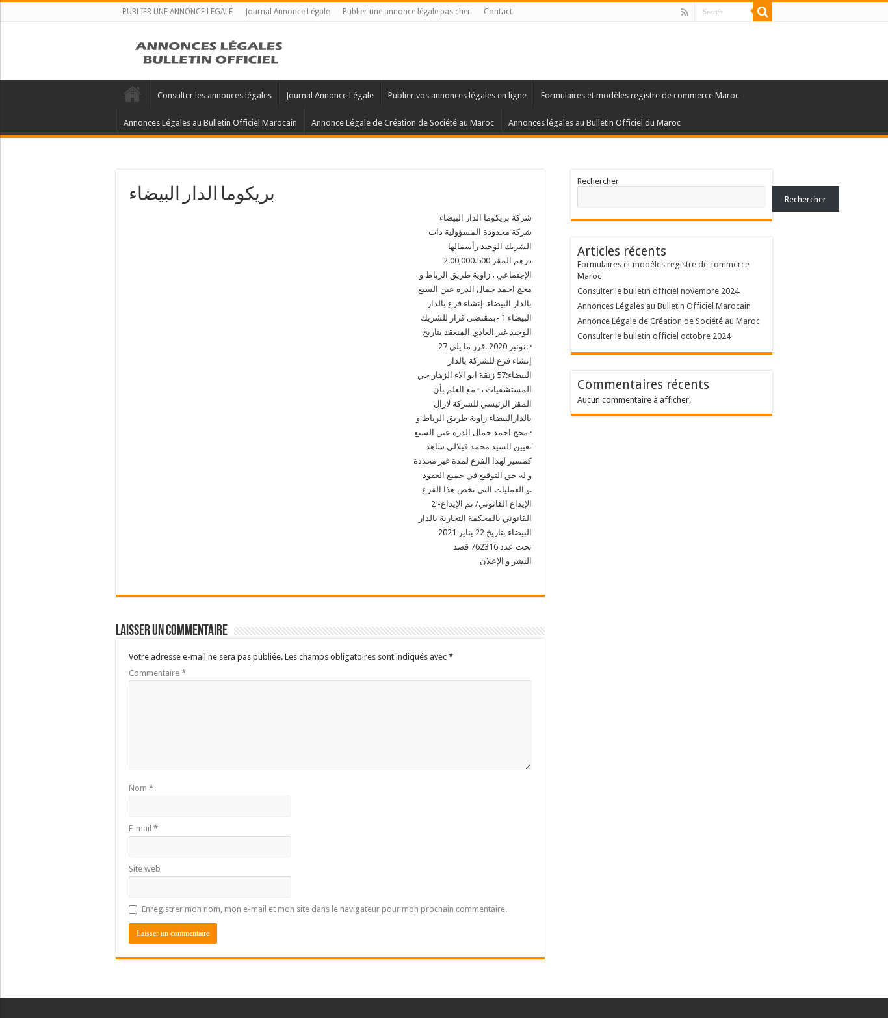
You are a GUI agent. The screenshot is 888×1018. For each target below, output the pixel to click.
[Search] (762, 11)
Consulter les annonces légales (214, 95)
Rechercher (598, 181)
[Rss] (685, 12)
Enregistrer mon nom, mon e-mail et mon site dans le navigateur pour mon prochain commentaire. (324, 909)
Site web (145, 869)
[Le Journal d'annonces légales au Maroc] (209, 50)
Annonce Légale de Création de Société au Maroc (402, 122)
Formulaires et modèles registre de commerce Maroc (640, 95)
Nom (141, 788)
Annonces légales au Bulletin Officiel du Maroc (594, 122)
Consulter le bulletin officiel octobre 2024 (654, 336)
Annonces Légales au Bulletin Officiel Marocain (210, 122)
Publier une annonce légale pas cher (407, 11)
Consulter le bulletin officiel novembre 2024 (658, 291)
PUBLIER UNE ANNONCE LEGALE (177, 11)
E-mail (143, 828)
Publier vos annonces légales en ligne (457, 95)
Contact (498, 11)
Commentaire (157, 673)
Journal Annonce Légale (288, 11)
